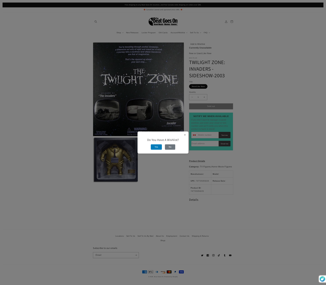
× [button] (185, 134)
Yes (156, 147)
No (170, 147)
